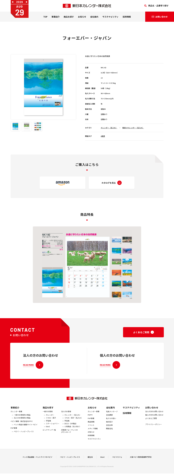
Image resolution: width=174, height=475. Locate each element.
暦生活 (90, 457)
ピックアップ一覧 (49, 430)
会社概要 (109, 415)
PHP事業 (14, 428)
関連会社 (109, 429)
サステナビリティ (110, 16)
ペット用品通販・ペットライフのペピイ (37, 457)
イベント (91, 425)
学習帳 (48, 421)
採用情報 (127, 16)
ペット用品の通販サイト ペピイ (25, 425)
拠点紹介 (109, 422)
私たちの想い (111, 418)
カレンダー (50, 415)
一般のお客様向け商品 (22, 415)
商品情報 (91, 422)
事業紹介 (55, 16)
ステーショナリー (52, 424)
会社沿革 (109, 425)
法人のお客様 (66, 411)
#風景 (103, 136)
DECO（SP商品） (70, 424)
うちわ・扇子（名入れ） (73, 418)
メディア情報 (93, 429)
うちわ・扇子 (51, 418)
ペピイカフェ (117, 457)
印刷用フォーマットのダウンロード (69, 431)
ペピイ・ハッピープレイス (24, 431)
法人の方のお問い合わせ (154, 411)
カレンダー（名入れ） (109, 128)
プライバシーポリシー (153, 424)
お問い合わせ (151, 407)
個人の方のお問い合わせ (154, 415)
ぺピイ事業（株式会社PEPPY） (22, 421)
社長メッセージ (112, 411)
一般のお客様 (48, 411)
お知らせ (82, 16)
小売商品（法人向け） (72, 426)
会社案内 (94, 16)
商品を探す (48, 407)
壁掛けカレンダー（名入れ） (133, 128)
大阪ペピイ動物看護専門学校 (140, 457)
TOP (45, 16)
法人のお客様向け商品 (22, 418)
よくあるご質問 (151, 418)
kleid (48, 426)
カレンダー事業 (16, 411)
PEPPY (90, 415)
